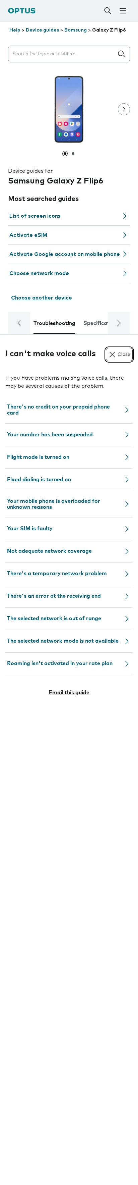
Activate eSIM (28, 235)
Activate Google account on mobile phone (64, 254)
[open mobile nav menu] (123, 11)
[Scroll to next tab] (119, 323)
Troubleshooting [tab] (54, 323)
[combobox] (62, 54)
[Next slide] (124, 109)
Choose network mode (39, 273)
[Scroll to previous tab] (19, 323)
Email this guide (69, 692)
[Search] (108, 11)
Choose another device (41, 298)
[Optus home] (22, 10)
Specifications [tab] (101, 323)
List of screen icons (35, 216)
